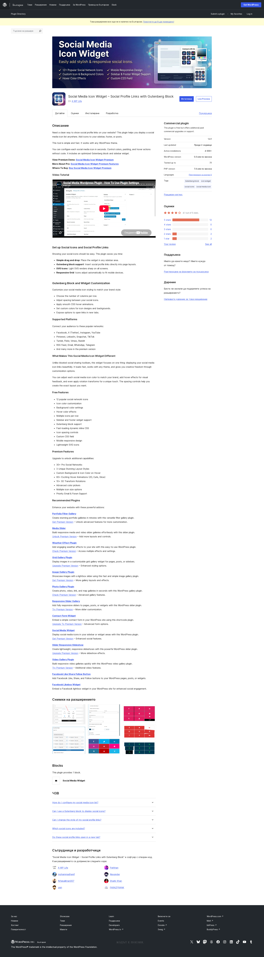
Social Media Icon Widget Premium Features (95, 164)
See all (208, 244)
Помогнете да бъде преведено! (158, 22)
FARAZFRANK (117, 887)
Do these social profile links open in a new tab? (76, 837)
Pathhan (114, 867)
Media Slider (59, 528)
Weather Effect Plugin (64, 542)
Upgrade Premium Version (65, 565)
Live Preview (204, 99)
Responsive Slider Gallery (66, 601)
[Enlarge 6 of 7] (152, 728)
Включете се (164, 916)
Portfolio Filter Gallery (64, 513)
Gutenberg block (192, 181)
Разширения (66, 925)
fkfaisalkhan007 (66, 881)
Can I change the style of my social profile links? (76, 820)
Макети (63, 929)
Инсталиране (92, 113)
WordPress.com (215, 916)
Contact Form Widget (64, 615)
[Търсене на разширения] (40, 31)
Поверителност (18, 929)
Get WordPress (251, 5)
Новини (14, 921)
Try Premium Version (62, 609)
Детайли (59, 113)
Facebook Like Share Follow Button (71, 674)
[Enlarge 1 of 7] (81, 708)
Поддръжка (205, 113)
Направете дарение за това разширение (185, 299)
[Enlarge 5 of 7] (152, 708)
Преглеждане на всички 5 (200, 175)
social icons (189, 187)
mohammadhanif (66, 874)
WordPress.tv (116, 929)
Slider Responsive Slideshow (67, 645)
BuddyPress (213, 929)
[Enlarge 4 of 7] (117, 741)
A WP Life (77, 101)
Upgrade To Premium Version (67, 624)
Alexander (115, 874)
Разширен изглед (173, 194)
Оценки (75, 113)
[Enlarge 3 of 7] (117, 708)
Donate (162, 925)
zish (60, 887)
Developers (114, 925)
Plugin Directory (18, 14)
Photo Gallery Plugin (63, 586)
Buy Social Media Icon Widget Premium (90, 168)
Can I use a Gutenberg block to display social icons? (78, 811)
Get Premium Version (62, 522)
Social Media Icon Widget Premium (95, 159)
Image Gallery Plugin (63, 572)
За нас (14, 916)
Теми (62, 921)
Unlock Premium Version (64, 536)
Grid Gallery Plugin (62, 557)
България (41, 942)
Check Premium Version (64, 551)
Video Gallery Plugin (63, 659)
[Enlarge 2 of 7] (81, 730)
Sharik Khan (116, 881)
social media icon (203, 187)
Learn (111, 916)
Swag (161, 929)
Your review (170, 244)
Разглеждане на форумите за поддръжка (186, 271)
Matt (210, 921)
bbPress (212, 925)
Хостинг (15, 925)
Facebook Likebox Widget (66, 684)
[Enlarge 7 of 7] (152, 745)
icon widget (206, 181)
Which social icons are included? (68, 828)
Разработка (112, 113)
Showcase (64, 916)
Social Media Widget (63, 630)
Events (161, 921)
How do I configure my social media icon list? (75, 802)
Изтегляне (186, 99)
